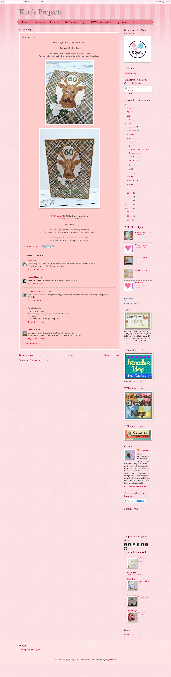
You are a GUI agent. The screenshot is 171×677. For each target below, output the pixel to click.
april (131, 173)
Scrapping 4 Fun (63, 218)
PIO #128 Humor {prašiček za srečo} (141, 246)
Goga (30, 260)
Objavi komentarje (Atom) (39, 360)
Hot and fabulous (134, 153)
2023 (129, 112)
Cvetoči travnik (132, 595)
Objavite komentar (32, 343)
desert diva (131, 579)
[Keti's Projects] (125, 300)
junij (131, 165)
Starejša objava (111, 354)
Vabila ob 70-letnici (142, 560)
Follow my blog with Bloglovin (30, 649)
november (133, 130)
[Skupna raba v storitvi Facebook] (50, 246)
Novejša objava (26, 354)
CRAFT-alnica (56, 216)
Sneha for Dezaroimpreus (37, 291)
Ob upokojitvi (133, 160)
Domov (26, 22)
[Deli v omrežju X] (48, 246)
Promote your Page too (131, 303)
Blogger (113, 659)
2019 (129, 189)
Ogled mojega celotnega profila (135, 486)
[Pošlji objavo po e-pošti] (43, 246)
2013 (129, 212)
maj (130, 169)
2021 (129, 119)
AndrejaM (32, 277)
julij (130, 146)
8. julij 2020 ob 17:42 (35, 283)
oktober (132, 134)
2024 (129, 108)
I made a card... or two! (144, 582)
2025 (129, 104)
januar (131, 184)
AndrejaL (31, 329)
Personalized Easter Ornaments (144, 614)
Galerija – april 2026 (134, 574)
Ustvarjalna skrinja (134, 557)
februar (132, 180)
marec (131, 176)
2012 (129, 216)
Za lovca (131, 156)
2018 (129, 193)
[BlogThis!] (45, 246)
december (132, 127)
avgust (131, 142)
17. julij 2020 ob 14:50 (36, 322)
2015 (129, 204)
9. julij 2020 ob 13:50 (35, 300)
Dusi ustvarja (132, 610)
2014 (129, 208)
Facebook (55, 22)
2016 (129, 200)
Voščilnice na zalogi (75, 22)
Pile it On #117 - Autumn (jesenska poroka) (141, 284)
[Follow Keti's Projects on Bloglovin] (135, 502)
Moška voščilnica (141, 257)
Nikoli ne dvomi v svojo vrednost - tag (143, 233)
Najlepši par (131, 572)
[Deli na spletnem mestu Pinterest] (53, 246)
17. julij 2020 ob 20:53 (36, 338)
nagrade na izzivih (125, 22)
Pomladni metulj (143, 597)
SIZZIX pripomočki (101, 22)
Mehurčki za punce (141, 270)
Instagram (40, 22)
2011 (129, 220)
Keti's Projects (40, 12)
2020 (129, 123)
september (133, 138)
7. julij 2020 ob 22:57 (35, 269)
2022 (129, 116)
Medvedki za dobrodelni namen (139, 149)
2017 (129, 197)
